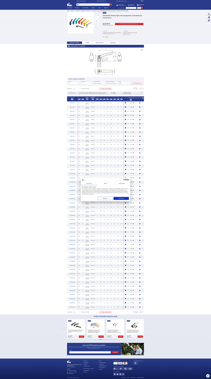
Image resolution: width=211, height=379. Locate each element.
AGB (128, 377)
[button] (96, 339)
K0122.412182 (72, 302)
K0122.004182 (72, 261)
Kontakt (100, 369)
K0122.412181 (72, 232)
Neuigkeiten (86, 362)
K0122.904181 (72, 177)
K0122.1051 (72, 132)
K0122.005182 (72, 265)
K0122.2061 (72, 140)
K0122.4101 (72, 157)
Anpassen (105, 198)
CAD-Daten (101, 364)
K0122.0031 (72, 115)
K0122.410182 (72, 298)
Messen (85, 364)
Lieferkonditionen (102, 362)
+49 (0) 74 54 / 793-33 (72, 372)
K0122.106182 (72, 277)
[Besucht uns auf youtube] (117, 374)
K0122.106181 (72, 207)
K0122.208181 (72, 215)
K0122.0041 (72, 119)
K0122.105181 (72, 202)
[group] (72, 329)
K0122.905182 (72, 252)
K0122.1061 (72, 136)
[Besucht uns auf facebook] (120, 374)
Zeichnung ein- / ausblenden (78, 46)
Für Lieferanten (102, 367)
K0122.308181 (72, 219)
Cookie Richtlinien (140, 377)
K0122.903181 (72, 173)
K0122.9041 (72, 107)
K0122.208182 (72, 286)
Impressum (123, 377)
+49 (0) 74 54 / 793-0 (72, 370)
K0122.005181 (72, 194)
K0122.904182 (72, 248)
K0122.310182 (72, 294)
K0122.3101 (72, 152)
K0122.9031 (72, 102)
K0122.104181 (72, 198)
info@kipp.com (71, 373)
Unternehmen (85, 7)
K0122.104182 (72, 269)
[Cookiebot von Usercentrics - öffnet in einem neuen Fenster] (124, 180)
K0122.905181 (72, 182)
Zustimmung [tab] (89, 183)
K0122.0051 (72, 123)
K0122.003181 (72, 186)
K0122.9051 (72, 111)
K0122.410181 (72, 227)
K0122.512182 (72, 307)
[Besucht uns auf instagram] (123, 374)
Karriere (93, 7)
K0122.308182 (72, 290)
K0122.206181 (72, 211)
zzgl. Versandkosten (110, 25)
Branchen (106, 7)
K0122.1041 (72, 127)
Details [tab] (105, 183)
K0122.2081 (72, 144)
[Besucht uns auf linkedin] (114, 374)
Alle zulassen (121, 198)
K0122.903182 (72, 244)
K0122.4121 (72, 161)
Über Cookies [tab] (122, 183)
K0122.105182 (72, 273)
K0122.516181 (72, 240)
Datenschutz (133, 377)
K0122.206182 (72, 282)
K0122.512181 (72, 236)
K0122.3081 (72, 148)
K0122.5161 (72, 169)
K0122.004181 (72, 190)
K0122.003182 (72, 257)
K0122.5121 (72, 165)
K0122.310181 (72, 223)
